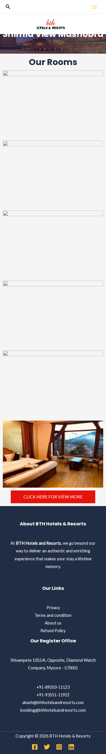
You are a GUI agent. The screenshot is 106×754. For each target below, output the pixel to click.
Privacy (53, 607)
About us (53, 623)
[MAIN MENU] (94, 7)
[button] (53, 496)
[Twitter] (47, 747)
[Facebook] (35, 747)
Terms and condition (53, 615)
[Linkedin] (71, 747)
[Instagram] (59, 747)
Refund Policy (53, 630)
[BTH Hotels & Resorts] (51, 24)
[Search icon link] (8, 7)
